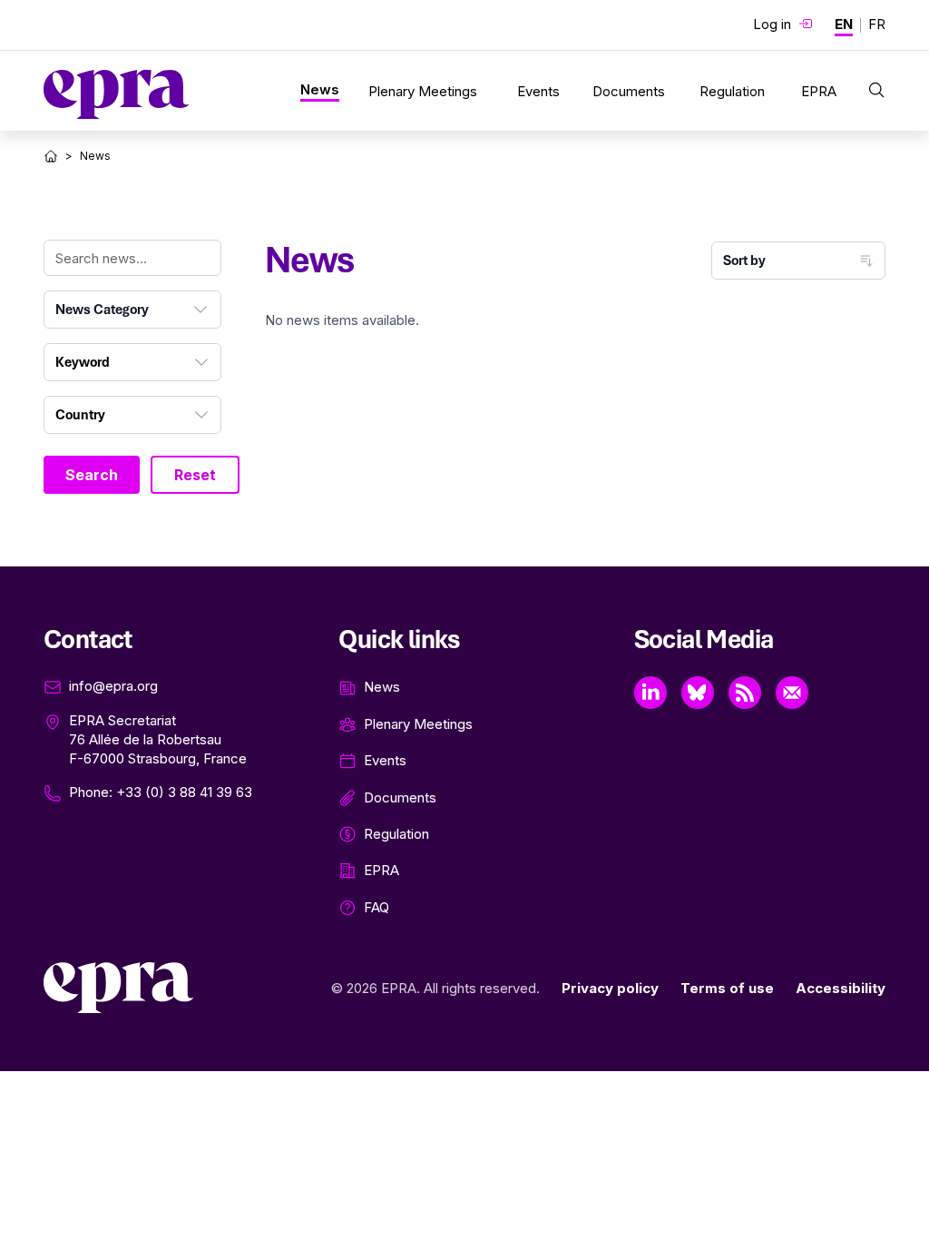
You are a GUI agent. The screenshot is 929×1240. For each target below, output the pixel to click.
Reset (195, 475)
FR (876, 24)
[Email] (792, 692)
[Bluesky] (697, 692)
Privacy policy (610, 988)
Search (91, 475)
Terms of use (727, 988)
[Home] (51, 156)
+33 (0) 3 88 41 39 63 (184, 792)
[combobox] (132, 309)
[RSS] (745, 692)
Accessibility (840, 988)
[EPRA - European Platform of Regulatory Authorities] (116, 94)
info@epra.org (113, 685)
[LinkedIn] (650, 692)
